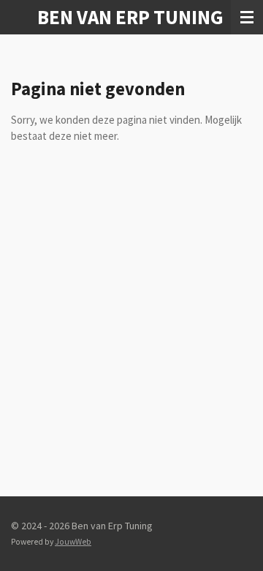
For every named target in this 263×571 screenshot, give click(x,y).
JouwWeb (73, 542)
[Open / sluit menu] (247, 17)
